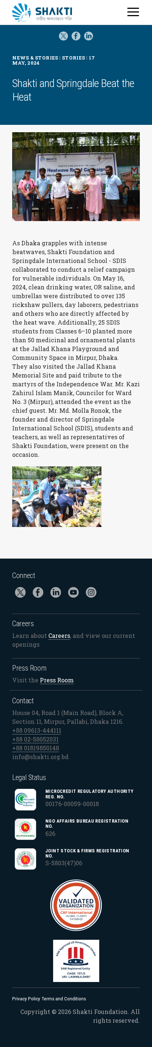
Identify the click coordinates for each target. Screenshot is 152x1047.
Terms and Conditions (64, 998)
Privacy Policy (26, 998)
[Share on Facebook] (76, 41)
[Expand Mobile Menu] (133, 12)
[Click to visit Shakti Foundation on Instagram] (91, 594)
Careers (59, 635)
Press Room (57, 680)
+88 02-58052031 (35, 739)
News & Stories (35, 57)
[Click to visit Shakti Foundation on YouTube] (73, 594)
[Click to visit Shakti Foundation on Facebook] (38, 594)
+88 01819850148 (35, 748)
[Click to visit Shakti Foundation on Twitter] (63, 41)
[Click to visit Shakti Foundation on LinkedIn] (55, 594)
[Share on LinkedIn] (88, 41)
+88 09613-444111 (36, 730)
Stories (73, 57)
